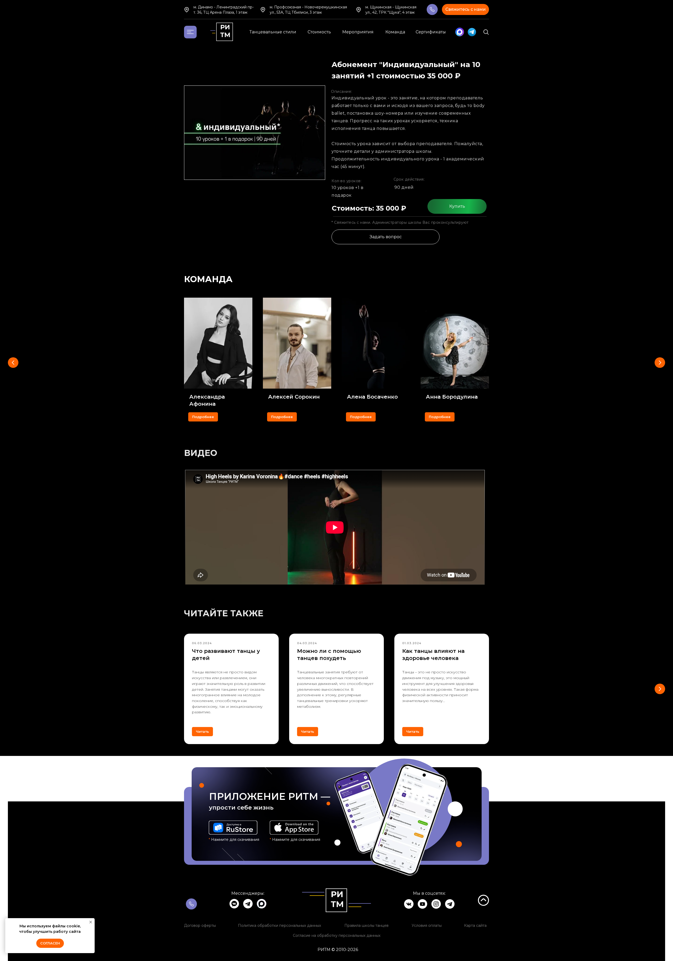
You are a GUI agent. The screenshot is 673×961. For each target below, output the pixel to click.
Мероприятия (358, 31)
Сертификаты (431, 31)
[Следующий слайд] (660, 362)
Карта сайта (475, 925)
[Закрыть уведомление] (90, 922)
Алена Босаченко (372, 397)
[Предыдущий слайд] (13, 362)
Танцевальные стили (272, 31)
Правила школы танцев (366, 925)
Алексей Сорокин (294, 397)
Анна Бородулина (452, 397)
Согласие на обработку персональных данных (336, 935)
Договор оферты (200, 925)
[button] (465, 9)
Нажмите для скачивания (295, 839)
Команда (395, 31)
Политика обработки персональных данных (279, 925)
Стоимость (319, 31)
